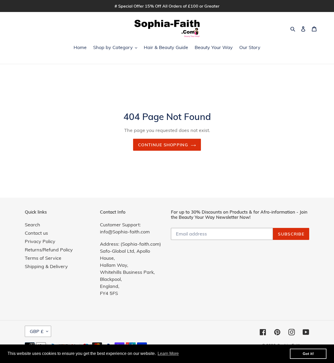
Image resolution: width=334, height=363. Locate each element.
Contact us (36, 233)
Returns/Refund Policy (49, 250)
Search (32, 225)
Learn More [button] (168, 353)
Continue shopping (163, 144)
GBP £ (37, 331)
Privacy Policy (40, 241)
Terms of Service (43, 258)
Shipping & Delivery (46, 266)
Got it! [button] (308, 354)
